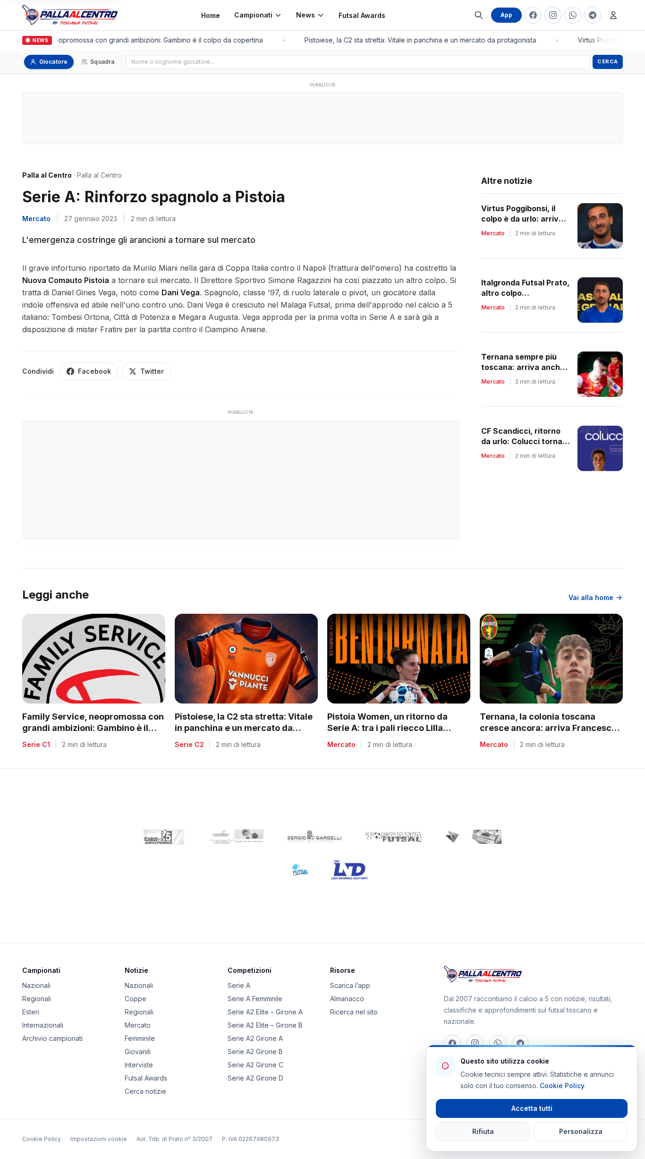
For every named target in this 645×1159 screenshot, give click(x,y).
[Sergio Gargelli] (314, 836)
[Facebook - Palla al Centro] (533, 15)
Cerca (607, 61)
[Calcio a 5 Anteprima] (164, 836)
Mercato (36, 219)
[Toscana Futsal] (393, 836)
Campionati (253, 15)
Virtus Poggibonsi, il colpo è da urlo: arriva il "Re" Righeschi (525, 219)
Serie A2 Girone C (255, 1065)
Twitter (152, 371)
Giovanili (138, 1051)
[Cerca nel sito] (478, 15)
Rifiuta (483, 1131)
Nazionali (36, 985)
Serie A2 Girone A (255, 1038)
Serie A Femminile (255, 999)
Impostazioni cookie (98, 1138)
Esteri (30, 1012)
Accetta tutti (531, 1108)
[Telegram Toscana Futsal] (592, 15)
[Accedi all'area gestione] (613, 15)
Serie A (239, 985)
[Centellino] (235, 836)
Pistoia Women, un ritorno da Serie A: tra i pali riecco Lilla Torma (387, 728)
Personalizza (581, 1131)
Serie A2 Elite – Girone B (265, 1025)
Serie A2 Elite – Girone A (265, 1012)
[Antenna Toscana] (473, 836)
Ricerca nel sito (354, 1012)
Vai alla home (591, 597)
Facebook (94, 371)
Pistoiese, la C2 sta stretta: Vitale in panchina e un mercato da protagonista (416, 40)
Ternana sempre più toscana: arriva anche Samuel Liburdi (523, 367)
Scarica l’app (350, 985)
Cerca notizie (145, 1091)
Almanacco (347, 999)
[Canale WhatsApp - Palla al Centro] (572, 15)
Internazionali (42, 1025)
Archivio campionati (52, 1038)
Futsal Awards (362, 15)
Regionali (36, 999)
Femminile (140, 1038)
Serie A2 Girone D (255, 1078)
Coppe (135, 999)
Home (210, 15)
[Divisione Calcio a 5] (293, 869)
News (305, 15)
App (506, 14)
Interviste (139, 1065)
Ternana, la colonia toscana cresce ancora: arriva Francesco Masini (548, 728)
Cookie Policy (41, 1138)
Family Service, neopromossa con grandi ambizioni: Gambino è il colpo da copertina (93, 728)
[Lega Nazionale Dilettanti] (349, 869)
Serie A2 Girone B (255, 1051)
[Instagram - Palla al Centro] (552, 15)
